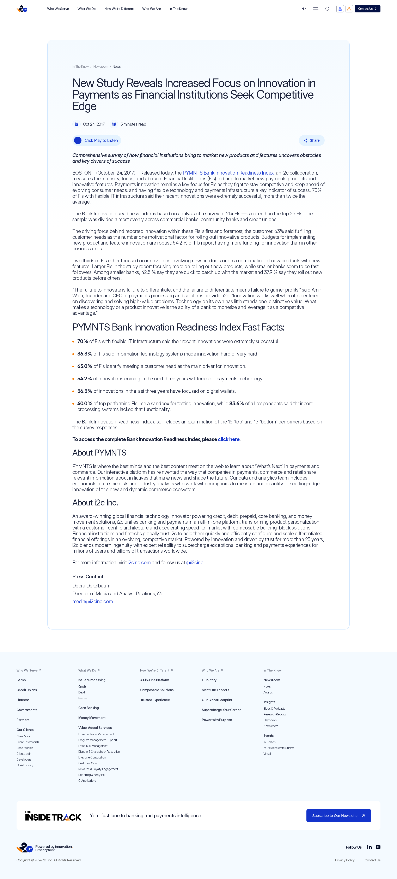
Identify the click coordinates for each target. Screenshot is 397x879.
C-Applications (87, 780)
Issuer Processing (91, 680)
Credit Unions (27, 690)
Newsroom (100, 67)
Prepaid (83, 698)
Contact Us (365, 8)
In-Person (269, 742)
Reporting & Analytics (91, 775)
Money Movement (91, 718)
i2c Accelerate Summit (280, 748)
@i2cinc (194, 562)
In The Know (80, 67)
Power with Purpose (217, 720)
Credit (82, 686)
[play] (77, 140)
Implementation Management (96, 734)
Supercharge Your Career (221, 710)
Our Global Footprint (217, 700)
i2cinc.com (139, 562)
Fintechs (23, 700)
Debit (81, 692)
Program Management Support (97, 740)
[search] (327, 8)
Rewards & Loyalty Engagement (98, 769)
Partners (23, 720)
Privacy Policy (345, 860)
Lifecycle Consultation (92, 757)
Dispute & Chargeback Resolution (99, 751)
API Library (26, 765)
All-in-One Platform (154, 680)
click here (228, 439)
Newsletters (270, 726)
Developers (24, 759)
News (266, 686)
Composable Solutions (157, 690)
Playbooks (269, 720)
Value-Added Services (95, 728)
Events (268, 735)
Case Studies (25, 748)
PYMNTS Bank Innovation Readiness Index (228, 173)
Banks (21, 680)
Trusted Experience (155, 700)
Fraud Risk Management (93, 746)
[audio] (304, 8)
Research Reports (274, 714)
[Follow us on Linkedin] (369, 847)
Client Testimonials (28, 742)
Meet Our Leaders (215, 690)
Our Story (209, 680)
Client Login (24, 753)
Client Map (23, 736)
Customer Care (87, 763)
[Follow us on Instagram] (378, 847)
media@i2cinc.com (92, 601)
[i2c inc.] (45, 847)
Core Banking (88, 708)
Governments (27, 710)
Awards (268, 692)
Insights (269, 702)
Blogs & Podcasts (274, 708)
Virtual (267, 753)
